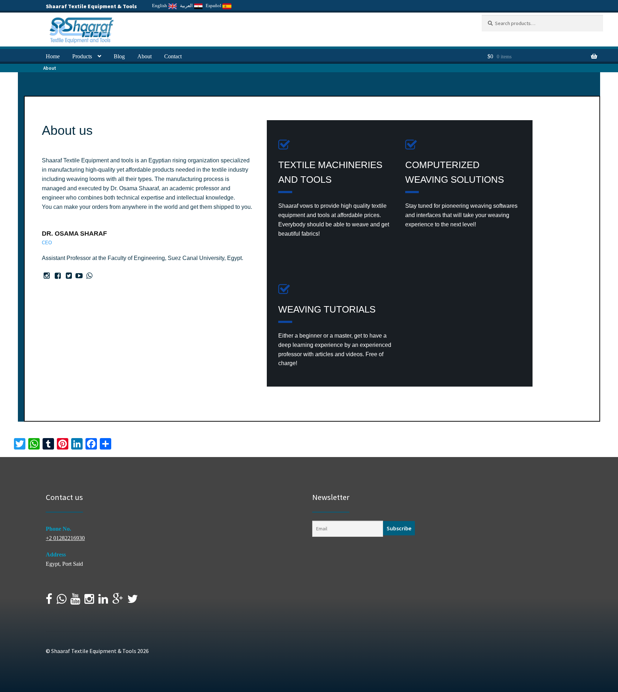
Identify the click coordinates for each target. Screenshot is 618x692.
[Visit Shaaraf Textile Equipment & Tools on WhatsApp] (61, 601)
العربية (187, 5)
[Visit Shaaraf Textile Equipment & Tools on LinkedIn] (103, 601)
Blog (119, 56)
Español (214, 5)
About (144, 56)
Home (53, 56)
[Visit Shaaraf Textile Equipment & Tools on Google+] (117, 601)
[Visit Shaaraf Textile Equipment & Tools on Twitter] (132, 601)
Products (82, 56)
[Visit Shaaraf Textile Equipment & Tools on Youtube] (75, 601)
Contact (173, 56)
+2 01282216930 (65, 538)
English (160, 5)
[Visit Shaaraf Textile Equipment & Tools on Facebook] (49, 601)
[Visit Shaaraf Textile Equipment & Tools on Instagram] (89, 601)
